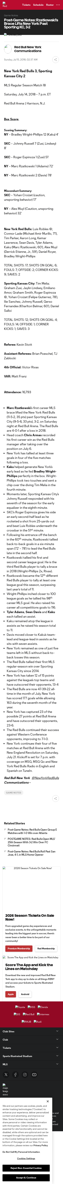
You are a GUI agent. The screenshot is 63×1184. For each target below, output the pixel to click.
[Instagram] (25, 1074)
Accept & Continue (26, 1177)
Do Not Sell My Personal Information (21, 1152)
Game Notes (13, 792)
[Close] (47, 1101)
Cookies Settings (26, 1158)
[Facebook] (15, 1074)
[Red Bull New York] (6, 5)
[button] (58, 5)
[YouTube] (34, 1074)
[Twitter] (6, 1074)
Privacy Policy (40, 1145)
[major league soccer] (5, 1090)
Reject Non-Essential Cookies (26, 1168)
